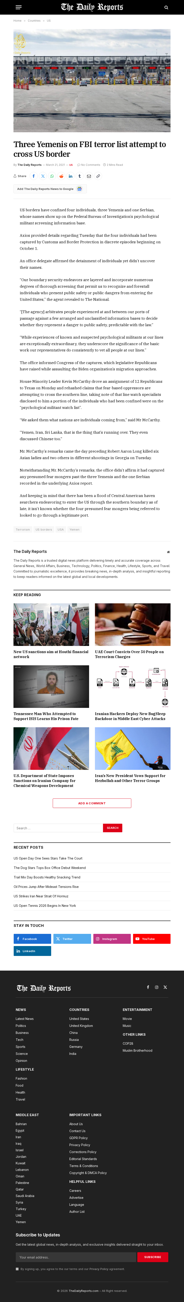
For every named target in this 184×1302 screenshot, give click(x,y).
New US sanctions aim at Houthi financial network (50, 654)
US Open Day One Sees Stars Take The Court (48, 858)
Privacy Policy (99, 1269)
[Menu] (19, 7)
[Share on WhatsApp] (52, 176)
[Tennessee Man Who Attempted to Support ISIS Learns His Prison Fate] (51, 686)
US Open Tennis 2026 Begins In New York (45, 906)
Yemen (75, 529)
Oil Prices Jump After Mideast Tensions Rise (46, 887)
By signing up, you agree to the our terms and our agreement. (72, 1269)
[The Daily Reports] (92, 7)
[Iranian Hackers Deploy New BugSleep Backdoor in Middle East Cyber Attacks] (133, 686)
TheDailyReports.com (84, 1291)
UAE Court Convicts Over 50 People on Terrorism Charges (129, 654)
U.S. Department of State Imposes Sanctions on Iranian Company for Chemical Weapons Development (44, 780)
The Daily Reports (30, 164)
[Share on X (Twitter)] (43, 176)
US (71, 164)
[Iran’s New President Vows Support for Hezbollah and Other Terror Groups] (133, 748)
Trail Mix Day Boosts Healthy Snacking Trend (47, 877)
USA (61, 529)
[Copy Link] (98, 176)
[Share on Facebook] (34, 176)
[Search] (166, 7)
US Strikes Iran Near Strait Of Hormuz (41, 896)
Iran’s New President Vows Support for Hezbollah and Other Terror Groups (130, 778)
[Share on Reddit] (61, 176)
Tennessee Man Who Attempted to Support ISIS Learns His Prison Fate (46, 716)
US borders (44, 529)
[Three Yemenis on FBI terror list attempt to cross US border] (92, 80)
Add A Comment (92, 803)
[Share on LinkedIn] (70, 176)
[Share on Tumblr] (80, 176)
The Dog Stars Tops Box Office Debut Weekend (50, 868)
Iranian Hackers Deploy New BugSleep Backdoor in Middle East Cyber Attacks (130, 716)
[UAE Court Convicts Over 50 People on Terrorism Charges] (133, 624)
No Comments (90, 164)
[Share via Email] (89, 176)
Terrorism (23, 529)
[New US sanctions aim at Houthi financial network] (51, 624)
